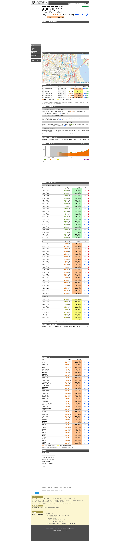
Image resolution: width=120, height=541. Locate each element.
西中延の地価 (44, 437)
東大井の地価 (44, 422)
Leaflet (78, 82)
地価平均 (33, 46)
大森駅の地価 (44, 372)
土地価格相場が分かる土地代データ (60, 530)
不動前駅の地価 (45, 400)
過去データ (33, 52)
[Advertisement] (36, 24)
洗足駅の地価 (44, 374)
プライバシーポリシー (73, 523)
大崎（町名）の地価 (46, 443)
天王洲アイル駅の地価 (46, 383)
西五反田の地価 (45, 414)
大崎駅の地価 (44, 367)
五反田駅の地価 (45, 366)
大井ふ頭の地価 (45, 416)
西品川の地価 (44, 435)
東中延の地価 (44, 438)
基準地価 (47, 498)
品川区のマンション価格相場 (48, 463)
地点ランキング (34, 49)
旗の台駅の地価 (45, 375)
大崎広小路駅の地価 (46, 404)
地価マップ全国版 (34, 60)
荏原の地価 (44, 434)
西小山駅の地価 (45, 370)
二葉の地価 (44, 427)
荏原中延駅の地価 (45, 385)
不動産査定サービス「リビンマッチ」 (63, 508)
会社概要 (64, 523)
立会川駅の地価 (45, 393)
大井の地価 (44, 432)
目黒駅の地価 (44, 362)
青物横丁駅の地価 (45, 390)
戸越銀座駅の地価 (45, 380)
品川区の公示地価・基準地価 (48, 452)
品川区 (56, 6)
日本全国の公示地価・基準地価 (48, 459)
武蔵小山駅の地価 (45, 369)
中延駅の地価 (44, 388)
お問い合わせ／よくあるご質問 (52, 523)
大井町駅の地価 (45, 364)
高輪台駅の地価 (45, 377)
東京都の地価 (33, 55)
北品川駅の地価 (45, 401)
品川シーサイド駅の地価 (47, 403)
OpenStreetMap (82, 82)
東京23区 (52, 6)
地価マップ (33, 48)
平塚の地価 (44, 440)
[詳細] (88, 88)
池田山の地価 (44, 411)
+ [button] (43, 55)
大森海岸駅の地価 (45, 396)
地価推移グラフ (34, 51)
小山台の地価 (44, 430)
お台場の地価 (44, 409)
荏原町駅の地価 (45, 387)
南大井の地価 (44, 424)
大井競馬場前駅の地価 (46, 408)
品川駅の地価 (44, 361)
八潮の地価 (44, 442)
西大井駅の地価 (45, 395)
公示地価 (43, 498)
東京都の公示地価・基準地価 (48, 457)
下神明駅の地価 (45, 398)
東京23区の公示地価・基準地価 (48, 455)
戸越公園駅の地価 (45, 382)
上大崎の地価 (44, 417)
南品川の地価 (44, 421)
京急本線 (61, 139)
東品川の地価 (44, 419)
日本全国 (44, 6)
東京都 (48, 6)
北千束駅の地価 (45, 406)
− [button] (43, 57)
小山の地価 (44, 429)
